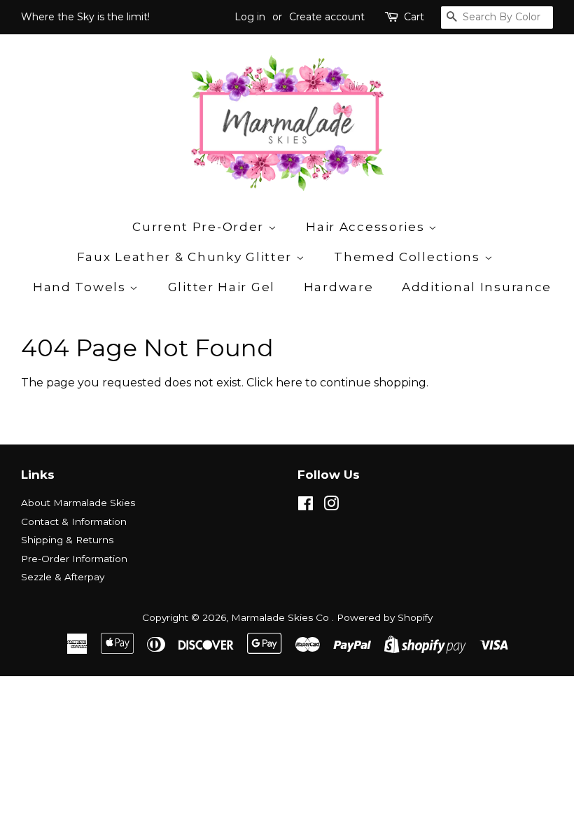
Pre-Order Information (74, 558)
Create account (327, 16)
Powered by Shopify (385, 617)
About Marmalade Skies (78, 502)
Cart (414, 16)
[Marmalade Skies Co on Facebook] (306, 506)
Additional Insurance (477, 287)
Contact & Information (74, 521)
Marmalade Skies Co (281, 617)
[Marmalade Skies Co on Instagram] (331, 506)
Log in (249, 16)
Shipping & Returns (67, 539)
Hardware (339, 287)
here (289, 382)
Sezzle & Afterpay (62, 576)
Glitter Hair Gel (221, 287)
